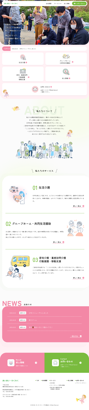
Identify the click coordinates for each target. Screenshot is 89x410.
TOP (37, 380)
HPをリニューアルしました (28, 49)
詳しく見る (77, 206)
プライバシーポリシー (81, 383)
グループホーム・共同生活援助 (57, 385)
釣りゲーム (33, 320)
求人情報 (66, 3)
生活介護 (52, 383)
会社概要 (48, 3)
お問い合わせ (80, 380)
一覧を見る (74, 336)
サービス (57, 3)
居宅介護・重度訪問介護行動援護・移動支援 (56, 388)
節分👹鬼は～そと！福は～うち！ (41, 327)
